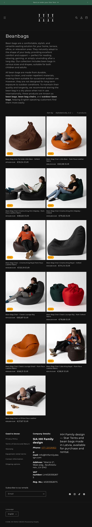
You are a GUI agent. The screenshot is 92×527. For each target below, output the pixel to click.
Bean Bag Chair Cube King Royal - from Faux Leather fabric (64, 367)
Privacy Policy (12, 439)
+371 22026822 (48, 447)
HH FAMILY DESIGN (18, 522)
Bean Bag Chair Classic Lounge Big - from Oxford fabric (65, 315)
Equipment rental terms (16, 454)
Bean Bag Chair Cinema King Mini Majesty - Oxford (63, 212)
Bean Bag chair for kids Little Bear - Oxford (23, 159)
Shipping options (13, 464)
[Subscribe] (43, 494)
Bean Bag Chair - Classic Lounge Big (20, 314)
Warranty (9, 449)
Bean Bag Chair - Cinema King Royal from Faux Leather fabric (24, 264)
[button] (4, 17)
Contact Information (14, 459)
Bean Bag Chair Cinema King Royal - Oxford (63, 263)
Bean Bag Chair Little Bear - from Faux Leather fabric (65, 160)
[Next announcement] (87, 2)
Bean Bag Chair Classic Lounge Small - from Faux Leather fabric (25, 367)
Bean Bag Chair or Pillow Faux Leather (21, 418)
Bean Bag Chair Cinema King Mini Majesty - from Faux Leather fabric (25, 212)
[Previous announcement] (4, 2)
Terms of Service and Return (18, 444)
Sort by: (50, 113)
